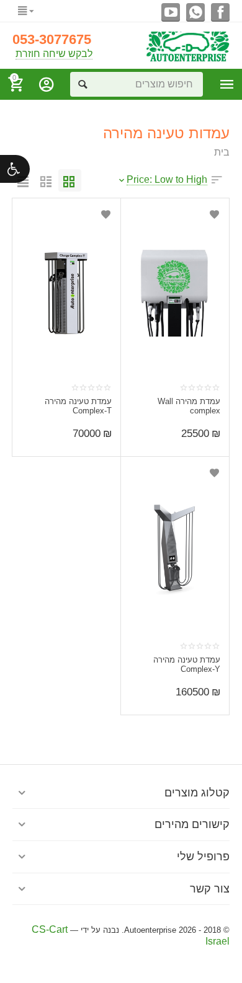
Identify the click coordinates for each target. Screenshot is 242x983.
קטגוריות (227, 84)
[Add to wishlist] (213, 214)
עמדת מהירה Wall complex (189, 406)
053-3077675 (51, 39)
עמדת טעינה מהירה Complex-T (78, 406)
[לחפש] (82, 84)
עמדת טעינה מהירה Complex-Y (186, 664)
